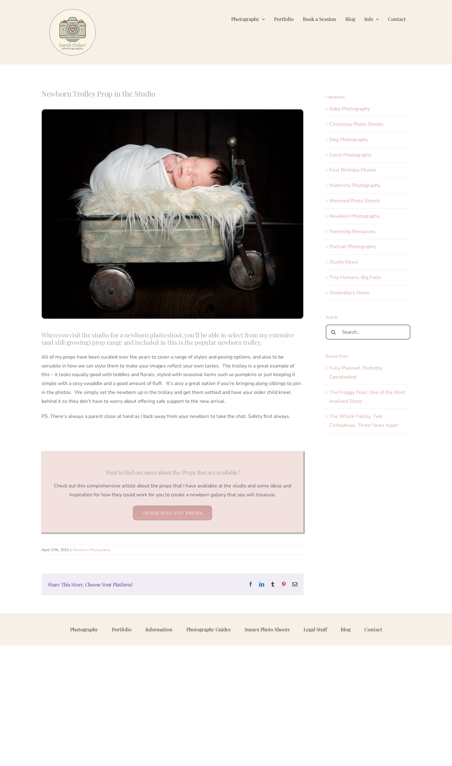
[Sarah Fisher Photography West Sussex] (73, 11)
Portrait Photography (352, 246)
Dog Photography (348, 139)
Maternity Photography (354, 185)
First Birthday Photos (352, 170)
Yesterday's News (349, 292)
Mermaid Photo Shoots (354, 200)
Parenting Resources (352, 231)
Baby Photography (349, 108)
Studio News (343, 262)
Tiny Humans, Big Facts (355, 277)
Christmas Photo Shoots (356, 124)
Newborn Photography (92, 549)
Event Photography (350, 155)
